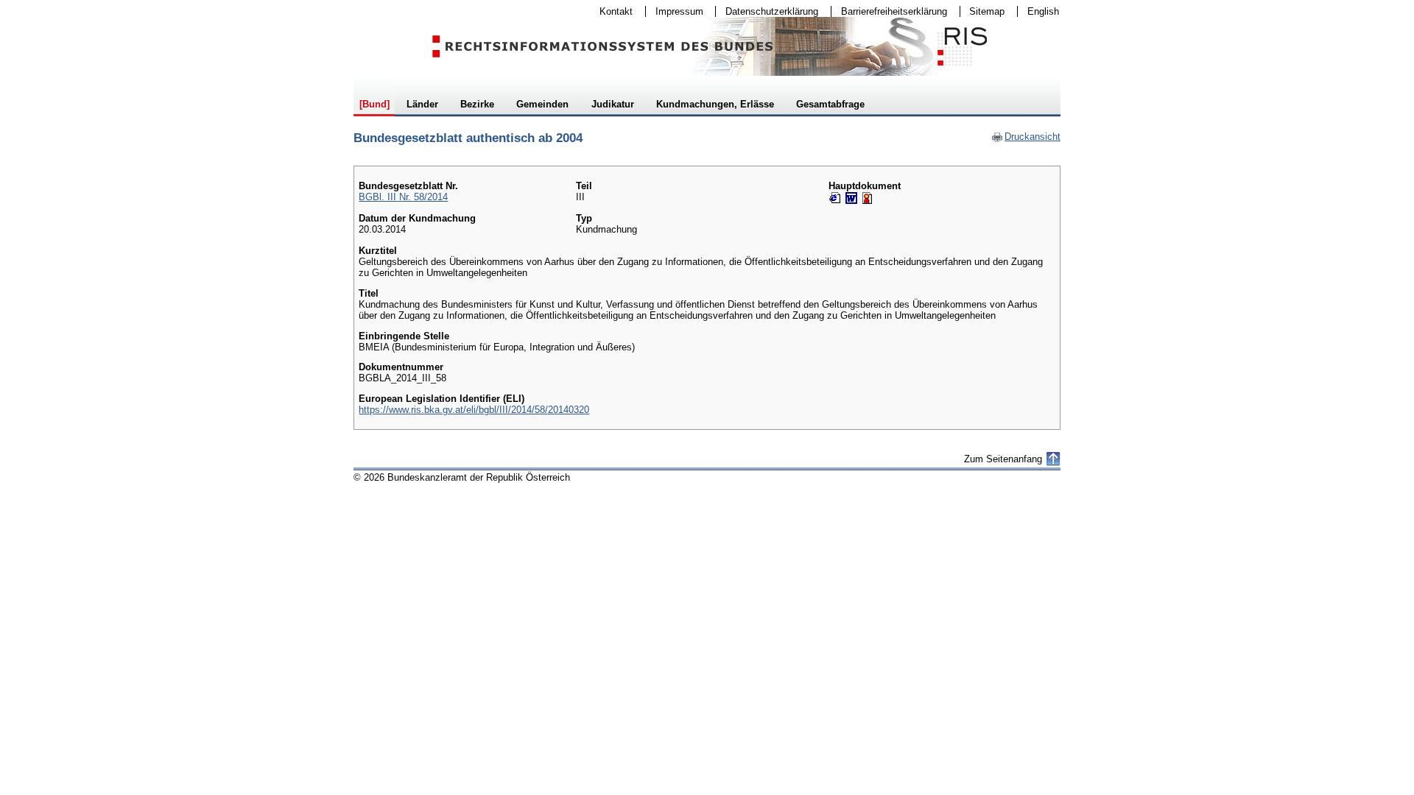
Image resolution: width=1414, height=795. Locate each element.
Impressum (674, 11)
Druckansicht (1025, 136)
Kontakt (611, 11)
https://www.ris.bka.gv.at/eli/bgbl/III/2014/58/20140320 (474, 409)
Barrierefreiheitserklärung (889, 11)
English (1043, 11)
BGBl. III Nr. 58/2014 (403, 196)
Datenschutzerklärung (767, 11)
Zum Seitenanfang (1003, 458)
